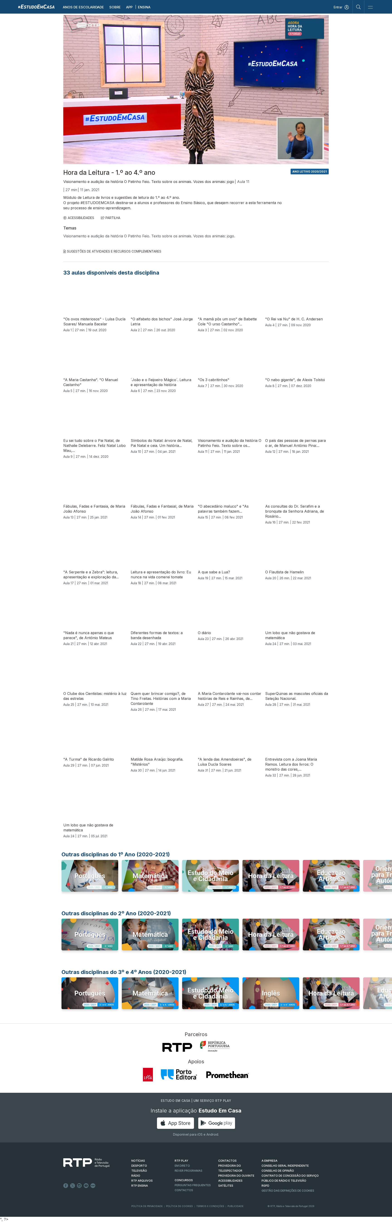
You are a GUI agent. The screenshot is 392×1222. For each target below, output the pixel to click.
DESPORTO (139, 1165)
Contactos (184, 1190)
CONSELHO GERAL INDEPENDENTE (285, 1165)
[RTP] (177, 1047)
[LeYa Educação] (148, 1074)
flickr (93, 1185)
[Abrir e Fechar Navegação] (370, 7)
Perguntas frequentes (193, 1185)
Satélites (225, 1185)
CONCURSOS (184, 1180)
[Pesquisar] (358, 7)
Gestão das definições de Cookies (288, 1190)
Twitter (72, 1185)
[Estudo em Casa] (36, 6)
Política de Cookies (179, 1206)
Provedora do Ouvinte (236, 1175)
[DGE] (215, 1046)
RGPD (265, 1185)
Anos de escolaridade (83, 7)
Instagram (79, 1185)
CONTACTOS (227, 1160)
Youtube (86, 1185)
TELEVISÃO (139, 1170)
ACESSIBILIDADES (81, 218)
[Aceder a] (89, 880)
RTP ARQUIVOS (142, 1180)
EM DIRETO (182, 1165)
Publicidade (235, 1206)
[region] (196, 89)
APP (129, 7)
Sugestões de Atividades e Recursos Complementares (114, 251)
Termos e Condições (210, 1206)
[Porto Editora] (179, 1074)
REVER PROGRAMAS (188, 1170)
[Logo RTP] (82, 1162)
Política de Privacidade (147, 1206)
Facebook (65, 1185)
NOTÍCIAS (138, 1160)
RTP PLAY (181, 1160)
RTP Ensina (139, 1185)
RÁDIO (135, 1175)
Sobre (115, 7)
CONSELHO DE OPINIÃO (278, 1170)
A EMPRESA (269, 1160)
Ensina (144, 7)
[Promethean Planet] (227, 1074)
